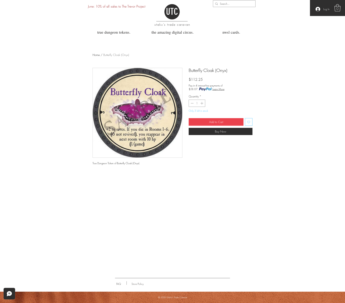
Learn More (218, 89)
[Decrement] (191, 103)
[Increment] (202, 103)
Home (96, 55)
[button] (337, 7)
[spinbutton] (197, 103)
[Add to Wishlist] (248, 122)
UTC (172, 11)
